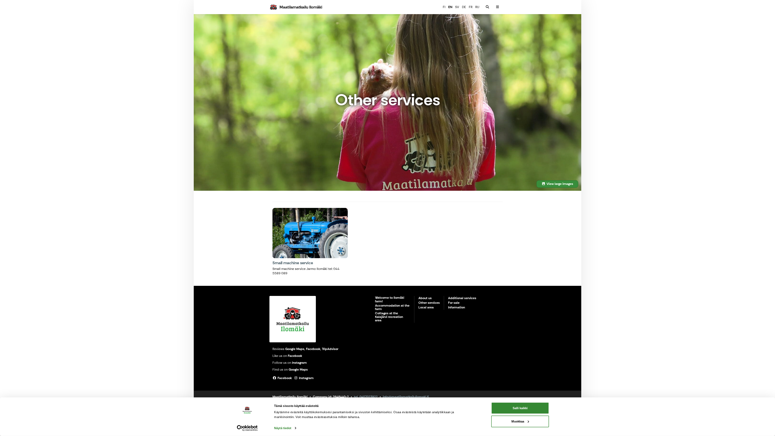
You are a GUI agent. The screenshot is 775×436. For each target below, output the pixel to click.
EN (450, 7)
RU (477, 7)
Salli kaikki (520, 408)
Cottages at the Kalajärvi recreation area (389, 316)
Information (456, 307)
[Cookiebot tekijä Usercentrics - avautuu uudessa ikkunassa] (247, 428)
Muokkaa (517, 421)
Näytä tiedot (282, 428)
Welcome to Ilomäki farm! (389, 299)
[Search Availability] (487, 7)
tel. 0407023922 (366, 397)
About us (425, 298)
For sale (454, 303)
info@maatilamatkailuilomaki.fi (406, 397)
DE (464, 7)
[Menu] (497, 7)
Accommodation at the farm (392, 307)
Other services (429, 303)
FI (444, 7)
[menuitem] (487, 7)
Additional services (462, 298)
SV (457, 7)
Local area (426, 307)
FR (470, 7)
